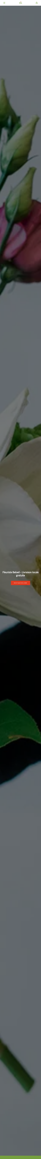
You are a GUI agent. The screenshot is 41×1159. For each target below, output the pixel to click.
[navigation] (4, 2)
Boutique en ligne (20, 582)
